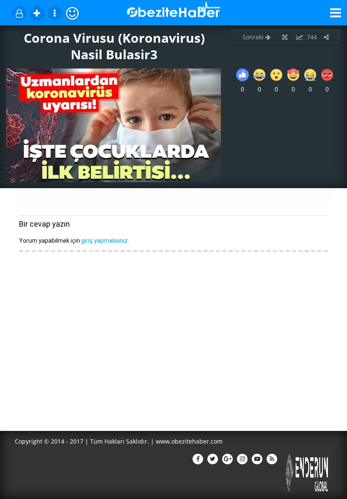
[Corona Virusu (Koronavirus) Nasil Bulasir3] (113, 180)
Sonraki (253, 37)
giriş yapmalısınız (104, 240)
